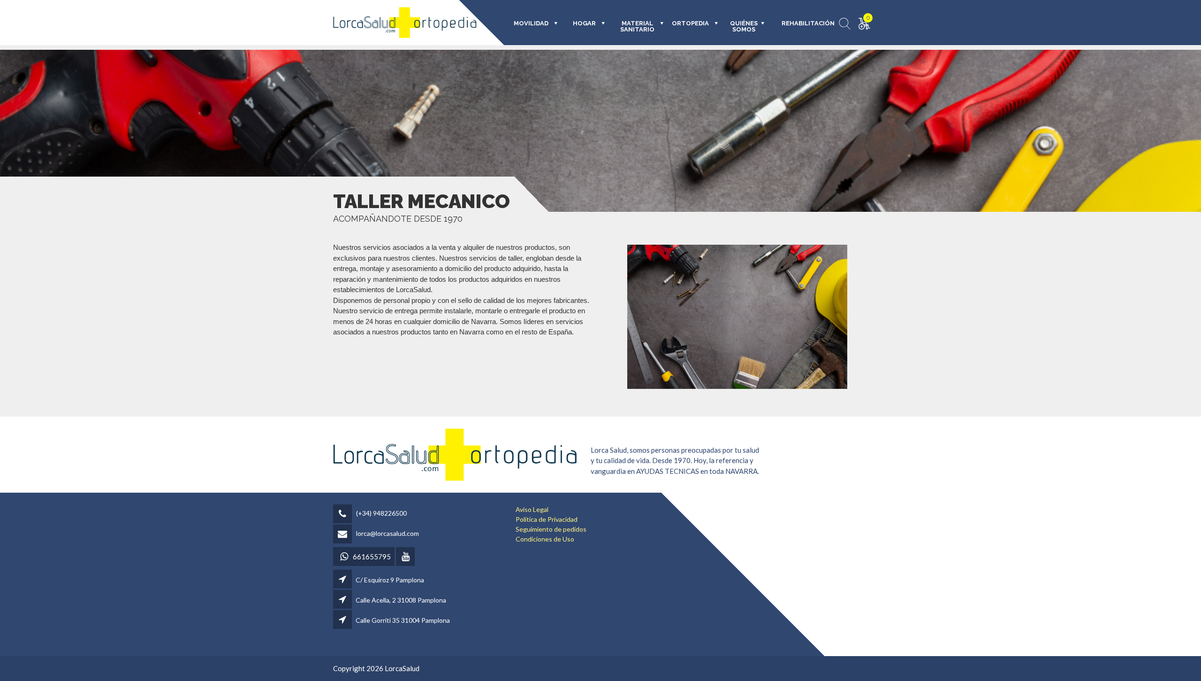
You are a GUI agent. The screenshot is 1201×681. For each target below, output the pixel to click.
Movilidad (531, 23)
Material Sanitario (637, 26)
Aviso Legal (532, 509)
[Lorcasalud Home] (455, 454)
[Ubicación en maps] (343, 580)
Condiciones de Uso (545, 539)
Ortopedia (690, 23)
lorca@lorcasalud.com (387, 533)
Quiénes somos (744, 26)
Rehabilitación (801, 23)
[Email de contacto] (344, 535)
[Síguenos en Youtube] (406, 557)
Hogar (584, 23)
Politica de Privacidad (547, 519)
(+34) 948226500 (381, 513)
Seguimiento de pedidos (551, 529)
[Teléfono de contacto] (344, 514)
